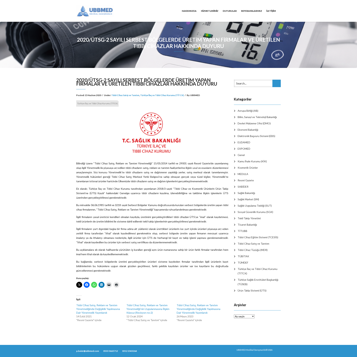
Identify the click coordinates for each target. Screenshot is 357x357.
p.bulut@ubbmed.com (87, 351)
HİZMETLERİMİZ (209, 10)
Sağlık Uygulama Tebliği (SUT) (255, 205)
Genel (241, 155)
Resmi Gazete (246, 180)
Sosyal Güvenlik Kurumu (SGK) (255, 211)
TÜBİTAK (243, 256)
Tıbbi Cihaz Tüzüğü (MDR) (253, 249)
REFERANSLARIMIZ (251, 10)
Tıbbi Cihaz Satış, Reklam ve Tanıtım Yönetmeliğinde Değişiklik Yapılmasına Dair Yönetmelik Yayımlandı (98, 309)
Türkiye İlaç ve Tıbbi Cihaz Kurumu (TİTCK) (162, 95)
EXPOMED (244, 148)
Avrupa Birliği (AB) (248, 110)
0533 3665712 (110, 351)
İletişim (271, 10)
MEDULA (243, 174)
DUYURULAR (230, 10)
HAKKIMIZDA (189, 10)
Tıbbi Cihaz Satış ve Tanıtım (125, 95)
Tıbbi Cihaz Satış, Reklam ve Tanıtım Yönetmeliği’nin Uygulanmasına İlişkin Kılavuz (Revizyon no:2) (147, 309)
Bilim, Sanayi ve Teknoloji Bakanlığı (257, 117)
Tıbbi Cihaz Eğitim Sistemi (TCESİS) (258, 237)
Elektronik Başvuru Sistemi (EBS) (256, 136)
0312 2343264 (129, 351)
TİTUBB (242, 230)
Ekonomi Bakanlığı (248, 129)
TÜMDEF (243, 262)
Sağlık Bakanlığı (246, 193)
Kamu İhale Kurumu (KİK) (252, 161)
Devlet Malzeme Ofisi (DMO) (254, 123)
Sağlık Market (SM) (248, 199)
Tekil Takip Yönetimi (249, 218)
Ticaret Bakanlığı (247, 224)
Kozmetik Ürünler (248, 167)
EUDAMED (244, 142)
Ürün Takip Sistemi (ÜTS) (252, 290)
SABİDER (243, 186)
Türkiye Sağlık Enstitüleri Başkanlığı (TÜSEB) (258, 282)
